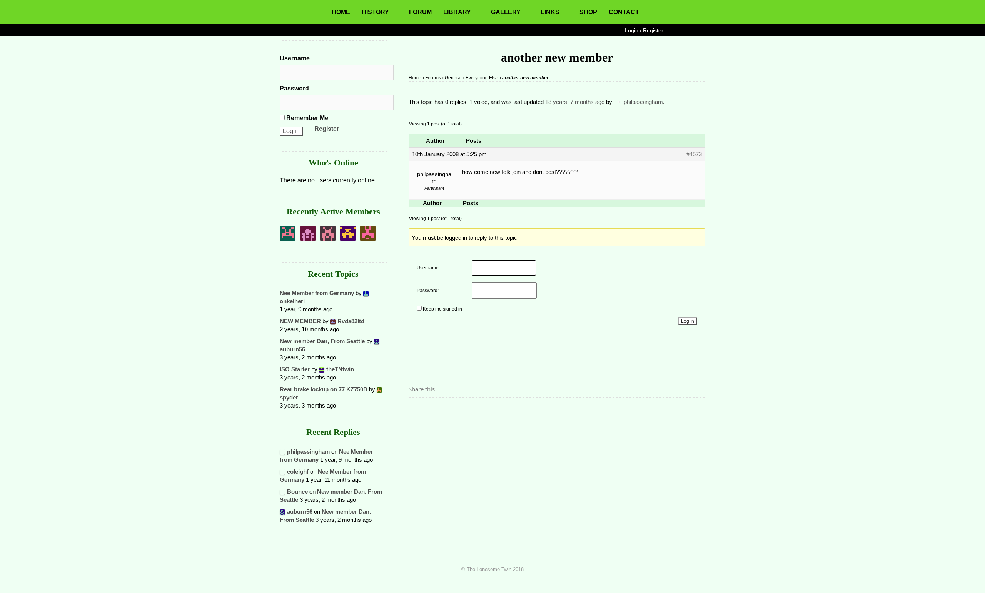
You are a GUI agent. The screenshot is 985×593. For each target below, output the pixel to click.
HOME (341, 12)
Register (326, 128)
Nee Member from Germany (317, 293)
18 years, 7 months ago (574, 102)
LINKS (550, 12)
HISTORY (375, 12)
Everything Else (482, 77)
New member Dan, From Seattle (322, 341)
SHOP (588, 12)
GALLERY (506, 12)
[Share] (416, 410)
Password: (428, 290)
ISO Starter (295, 369)
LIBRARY (457, 12)
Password (294, 88)
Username (295, 58)
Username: (428, 268)
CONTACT (624, 12)
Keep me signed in (442, 309)
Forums (433, 77)
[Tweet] (432, 410)
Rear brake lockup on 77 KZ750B (323, 389)
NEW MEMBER (300, 321)
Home (415, 77)
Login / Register (644, 30)
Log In (687, 321)
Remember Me (306, 118)
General (453, 77)
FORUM (420, 12)
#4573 (694, 154)
